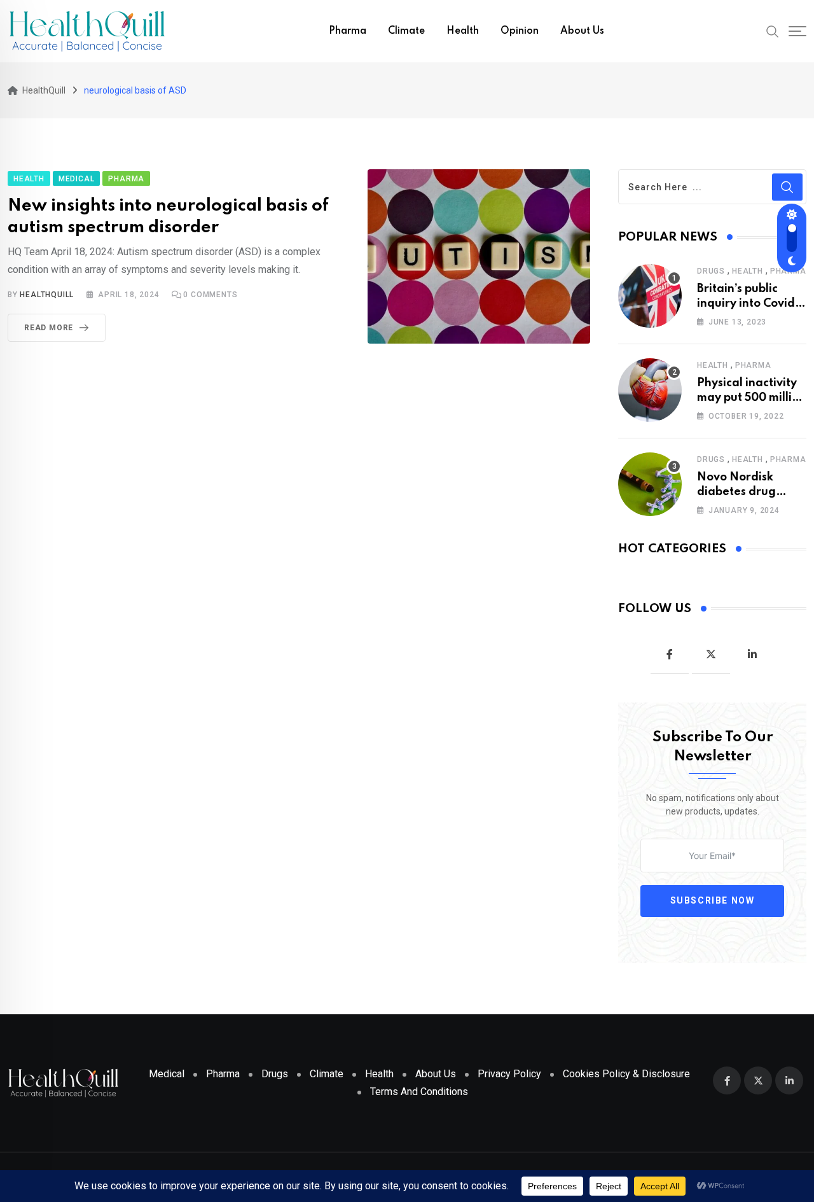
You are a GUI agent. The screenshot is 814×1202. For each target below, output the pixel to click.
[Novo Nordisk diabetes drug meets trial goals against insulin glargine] (650, 484)
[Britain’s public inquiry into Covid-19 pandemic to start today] (650, 296)
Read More (48, 327)
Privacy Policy (509, 1074)
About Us (582, 31)
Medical (166, 1074)
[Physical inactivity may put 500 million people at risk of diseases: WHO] (650, 390)
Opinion (519, 31)
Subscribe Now (712, 901)
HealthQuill (47, 294)
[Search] (772, 30)
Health (462, 31)
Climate (406, 31)
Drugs (711, 271)
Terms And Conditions (419, 1092)
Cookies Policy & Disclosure (626, 1074)
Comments (210, 294)
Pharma (347, 31)
